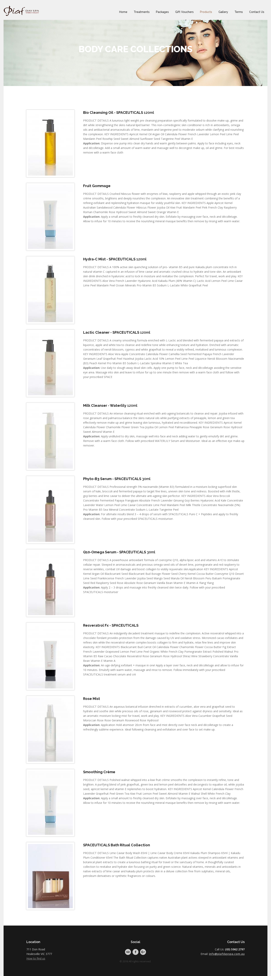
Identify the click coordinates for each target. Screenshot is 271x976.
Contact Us (256, 12)
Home (123, 12)
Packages (162, 12)
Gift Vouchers (184, 12)
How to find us (35, 958)
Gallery (223, 12)
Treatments (142, 12)
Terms (238, 12)
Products (206, 12)
